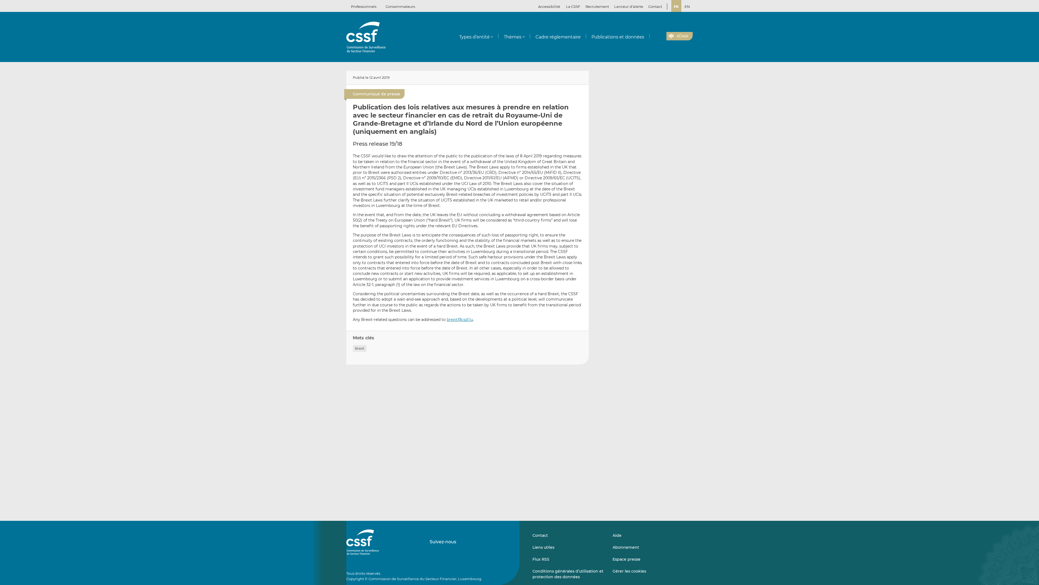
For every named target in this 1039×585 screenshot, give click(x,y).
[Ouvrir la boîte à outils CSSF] (660, 36)
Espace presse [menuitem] (626, 559)
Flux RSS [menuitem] (540, 559)
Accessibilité (549, 6)
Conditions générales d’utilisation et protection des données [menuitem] (567, 574)
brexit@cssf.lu (460, 319)
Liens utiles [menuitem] (543, 547)
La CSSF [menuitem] (573, 6)
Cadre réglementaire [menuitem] (558, 37)
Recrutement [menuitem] (597, 6)
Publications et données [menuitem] (617, 37)
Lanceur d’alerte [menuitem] (628, 6)
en (687, 6)
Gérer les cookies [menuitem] (629, 571)
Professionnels (363, 6)
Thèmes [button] (512, 37)
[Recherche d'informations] (654, 36)
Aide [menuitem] (617, 535)
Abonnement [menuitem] (626, 547)
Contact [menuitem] (655, 6)
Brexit (359, 348)
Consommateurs (400, 6)
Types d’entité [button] (474, 37)
